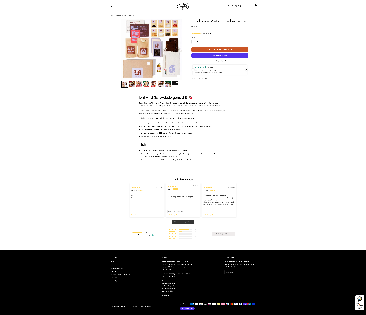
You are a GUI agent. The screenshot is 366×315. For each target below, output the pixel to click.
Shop (112, 265)
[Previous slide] (127, 203)
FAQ (163, 280)
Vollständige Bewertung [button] (138, 215)
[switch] (360, 308)
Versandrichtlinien (167, 291)
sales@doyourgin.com (169, 276)
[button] (196, 33)
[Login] (250, 6)
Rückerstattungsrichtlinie (169, 286)
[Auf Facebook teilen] (197, 78)
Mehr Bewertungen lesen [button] (183, 222)
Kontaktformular (167, 269)
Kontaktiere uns (115, 278)
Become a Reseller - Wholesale (120, 274)
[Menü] (363, 296)
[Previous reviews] (193, 69)
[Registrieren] (253, 272)
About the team (115, 281)
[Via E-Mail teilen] (206, 78)
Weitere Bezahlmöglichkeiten (220, 61)
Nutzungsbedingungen (169, 288)
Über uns (113, 271)
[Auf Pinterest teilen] (199, 78)
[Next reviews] (246, 69)
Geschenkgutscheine (117, 268)
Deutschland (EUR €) (234, 6)
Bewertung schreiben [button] (223, 234)
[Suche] (246, 6)
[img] (135, 187)
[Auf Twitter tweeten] (203, 78)
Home (112, 261)
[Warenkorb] (254, 6)
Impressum (165, 295)
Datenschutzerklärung (168, 283)
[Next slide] (238, 203)
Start (112, 15)
